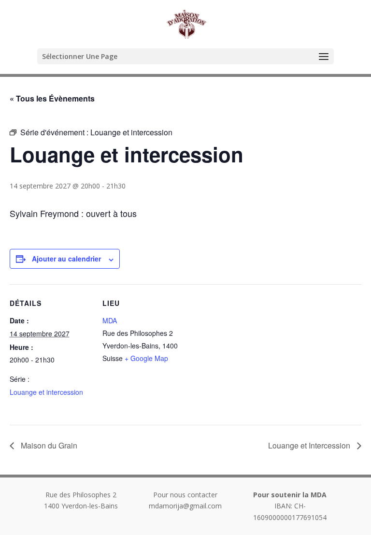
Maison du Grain (48, 445)
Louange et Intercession (310, 445)
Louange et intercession (46, 392)
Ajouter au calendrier (66, 258)
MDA (109, 320)
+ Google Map (146, 358)
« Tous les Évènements (52, 98)
